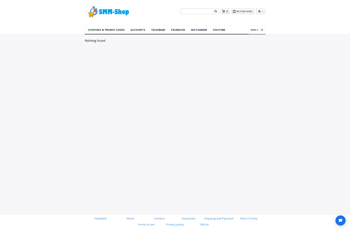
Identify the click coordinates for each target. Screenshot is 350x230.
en (260, 11)
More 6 (254, 30)
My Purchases (244, 11)
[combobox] (196, 11)
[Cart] (223, 11)
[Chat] (340, 220)
